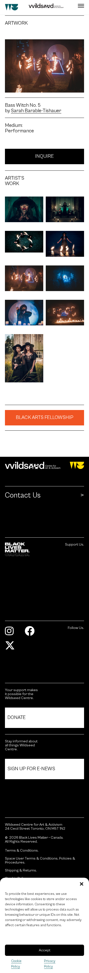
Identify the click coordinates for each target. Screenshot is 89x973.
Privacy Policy (49, 964)
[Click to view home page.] (44, 465)
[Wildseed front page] (38, 7)
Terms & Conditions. (22, 851)
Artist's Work (11, 181)
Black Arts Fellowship (44, 417)
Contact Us (23, 495)
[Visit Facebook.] (31, 633)
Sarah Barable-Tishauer (36, 111)
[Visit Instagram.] (11, 633)
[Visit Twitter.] (11, 647)
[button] (81, 883)
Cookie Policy (16, 964)
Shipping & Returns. (21, 870)
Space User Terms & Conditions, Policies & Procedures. (40, 861)
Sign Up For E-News (31, 769)
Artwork (11, 23)
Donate (16, 717)
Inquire (44, 156)
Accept (44, 950)
